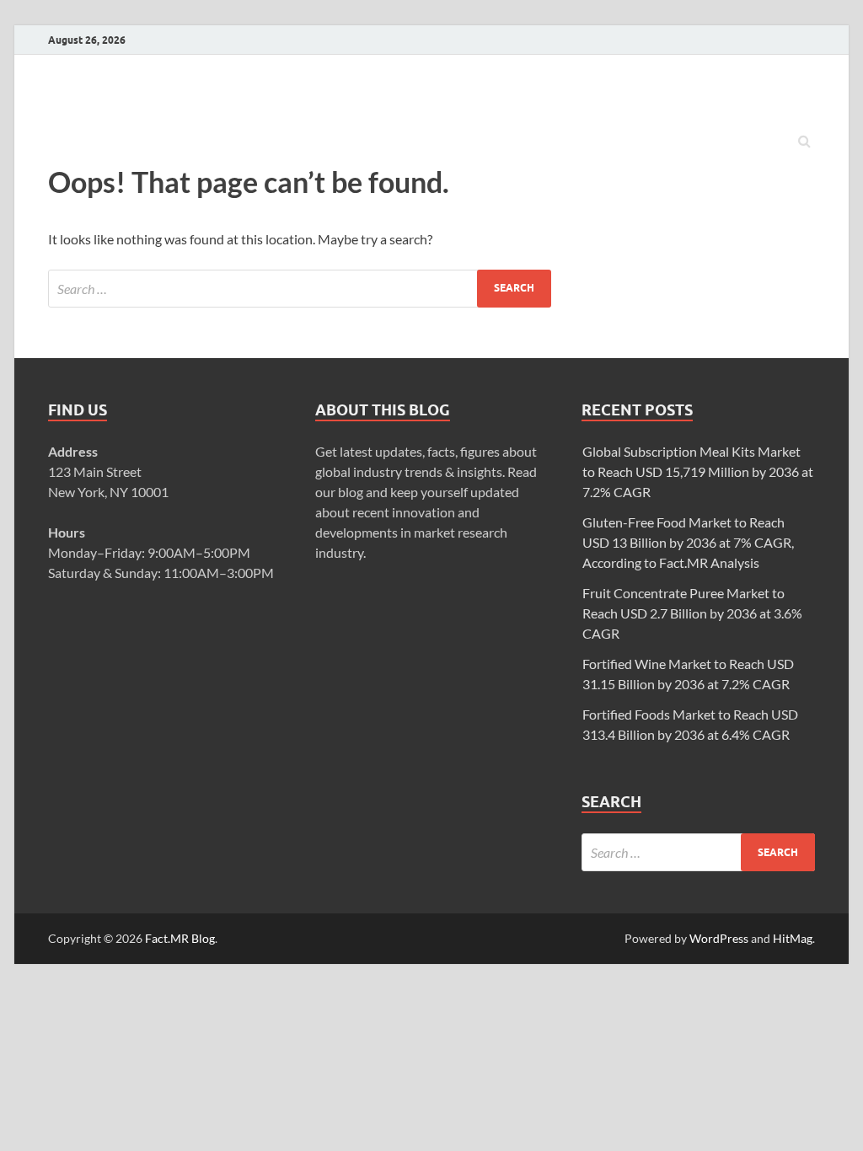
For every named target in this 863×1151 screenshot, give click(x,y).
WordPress (718, 938)
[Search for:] (299, 289)
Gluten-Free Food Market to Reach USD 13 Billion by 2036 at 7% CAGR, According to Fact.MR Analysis (688, 542)
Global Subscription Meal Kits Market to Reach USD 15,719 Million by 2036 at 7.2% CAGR (697, 471)
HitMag (792, 938)
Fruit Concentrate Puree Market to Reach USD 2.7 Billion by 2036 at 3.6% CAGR (692, 613)
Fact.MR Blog (180, 938)
